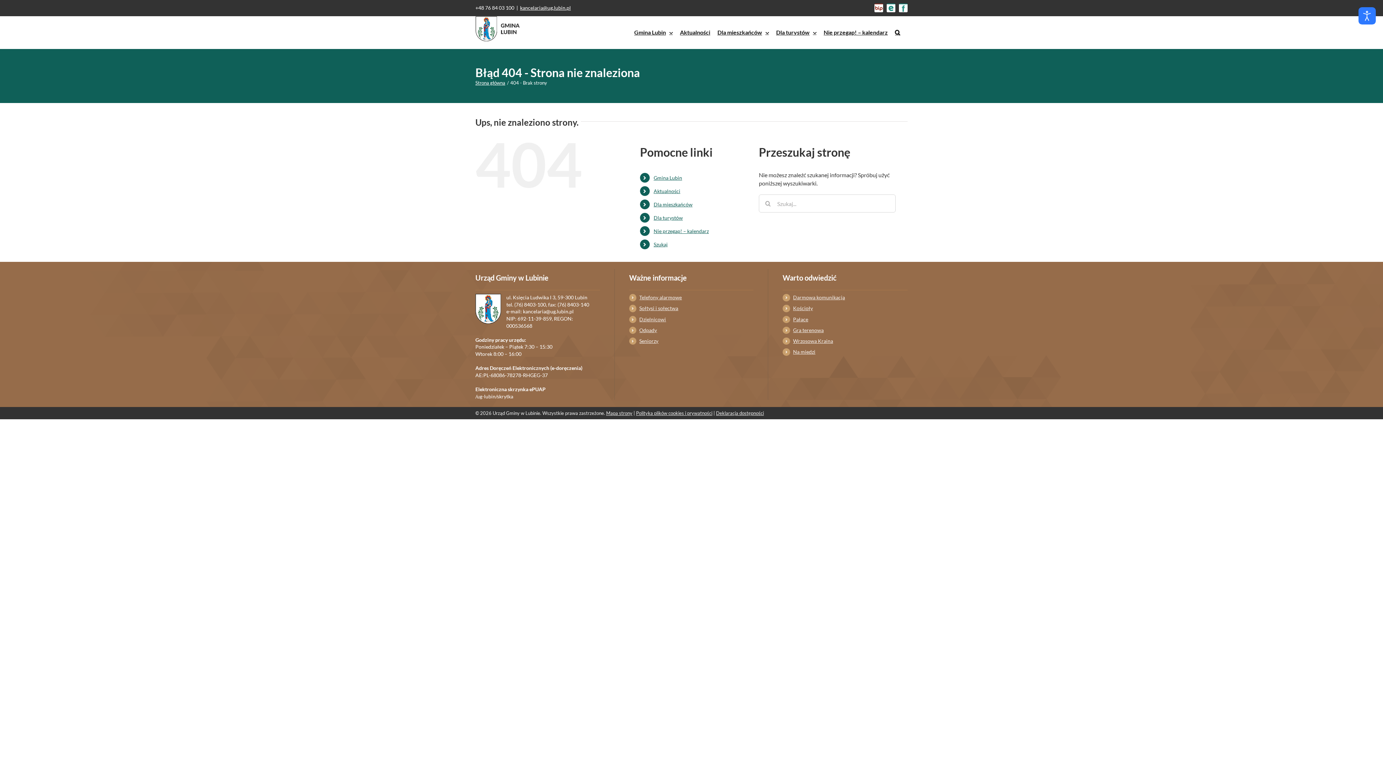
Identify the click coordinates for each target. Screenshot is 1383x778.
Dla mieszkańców (673, 204)
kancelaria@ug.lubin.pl (545, 8)
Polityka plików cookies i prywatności (674, 413)
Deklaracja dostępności (740, 413)
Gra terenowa (808, 330)
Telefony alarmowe (660, 297)
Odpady (648, 330)
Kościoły (803, 308)
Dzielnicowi (652, 319)
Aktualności (667, 191)
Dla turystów (668, 218)
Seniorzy (648, 341)
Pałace (800, 319)
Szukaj (661, 244)
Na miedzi (804, 352)
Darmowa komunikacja (819, 297)
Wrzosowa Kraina (813, 341)
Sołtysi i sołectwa (658, 308)
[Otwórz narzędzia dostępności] (1367, 15)
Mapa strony (619, 413)
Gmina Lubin (668, 178)
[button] (897, 32)
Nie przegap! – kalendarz (681, 231)
